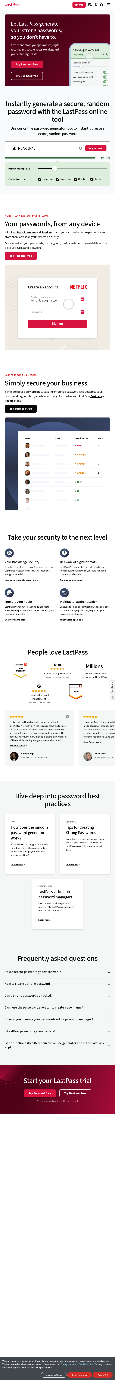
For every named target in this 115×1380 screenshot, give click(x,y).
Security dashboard (15, 619)
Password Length (17, 168)
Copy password (96, 148)
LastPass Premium (23, 232)
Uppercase (48, 179)
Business (96, 396)
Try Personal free (27, 64)
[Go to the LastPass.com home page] (12, 5)
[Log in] (96, 5)
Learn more (17, 864)
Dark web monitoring (71, 580)
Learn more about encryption (20, 580)
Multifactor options (70, 619)
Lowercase (65, 179)
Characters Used (17, 179)
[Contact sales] (90, 5)
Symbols (99, 179)
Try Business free (27, 76)
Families (46, 232)
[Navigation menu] (108, 5)
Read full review (17, 745)
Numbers (82, 179)
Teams (9, 401)
